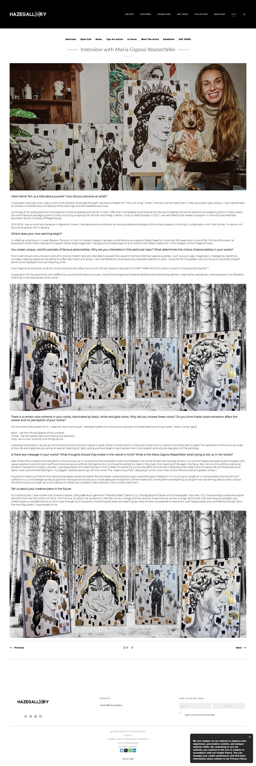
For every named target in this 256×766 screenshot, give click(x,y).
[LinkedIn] (134, 750)
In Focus (132, 39)
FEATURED (145, 14)
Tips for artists (115, 39)
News (99, 39)
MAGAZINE (219, 14)
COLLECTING (201, 14)
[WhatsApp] (130, 750)
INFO (233, 14)
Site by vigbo (128, 759)
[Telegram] (122, 750)
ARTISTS (129, 14)
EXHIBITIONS (164, 14)
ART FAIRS (182, 14)
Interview (71, 39)
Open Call (86, 39)
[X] (126, 750)
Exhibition (169, 39)
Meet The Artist (150, 39)
